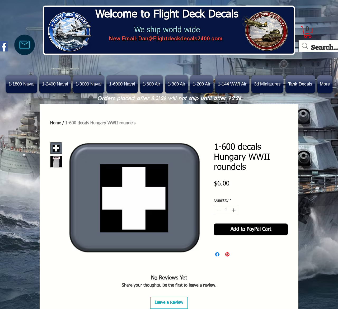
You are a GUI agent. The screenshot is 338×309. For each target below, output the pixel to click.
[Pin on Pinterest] (227, 254)
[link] (307, 32)
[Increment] (234, 210)
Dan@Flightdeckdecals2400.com (180, 38)
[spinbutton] (226, 210)
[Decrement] (218, 210)
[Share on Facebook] (217, 254)
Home (55, 123)
